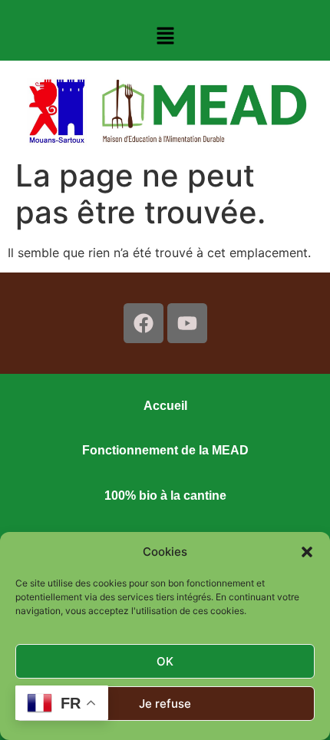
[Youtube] (187, 323)
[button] (307, 552)
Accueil (165, 405)
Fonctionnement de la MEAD (165, 450)
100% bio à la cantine (165, 495)
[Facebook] (143, 323)
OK (165, 661)
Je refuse (165, 703)
